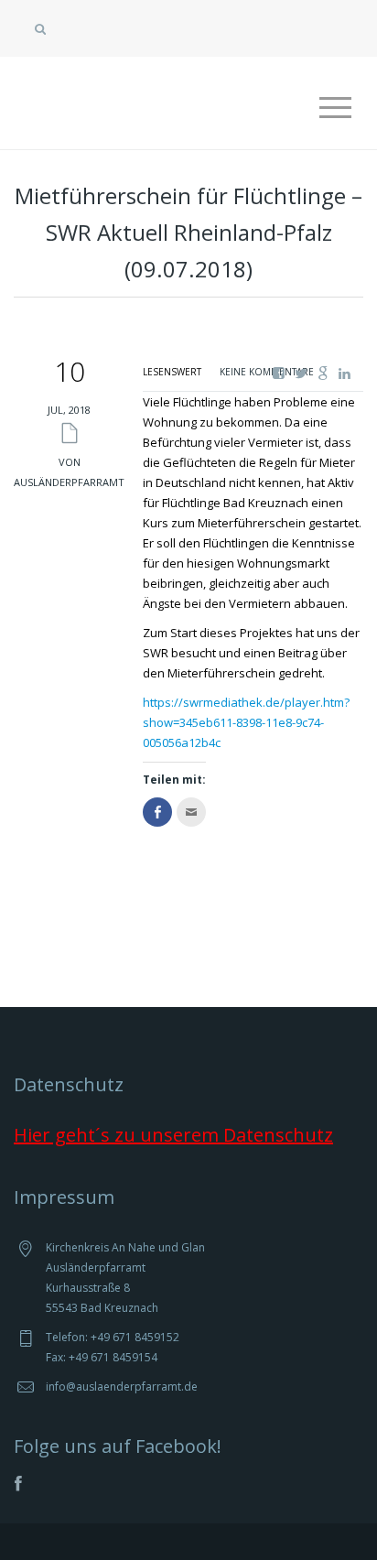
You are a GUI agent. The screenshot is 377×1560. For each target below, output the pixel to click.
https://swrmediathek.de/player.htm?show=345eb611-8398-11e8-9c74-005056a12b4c (246, 722)
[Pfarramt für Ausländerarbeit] (164, 85)
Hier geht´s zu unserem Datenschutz (173, 1134)
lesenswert (172, 371)
